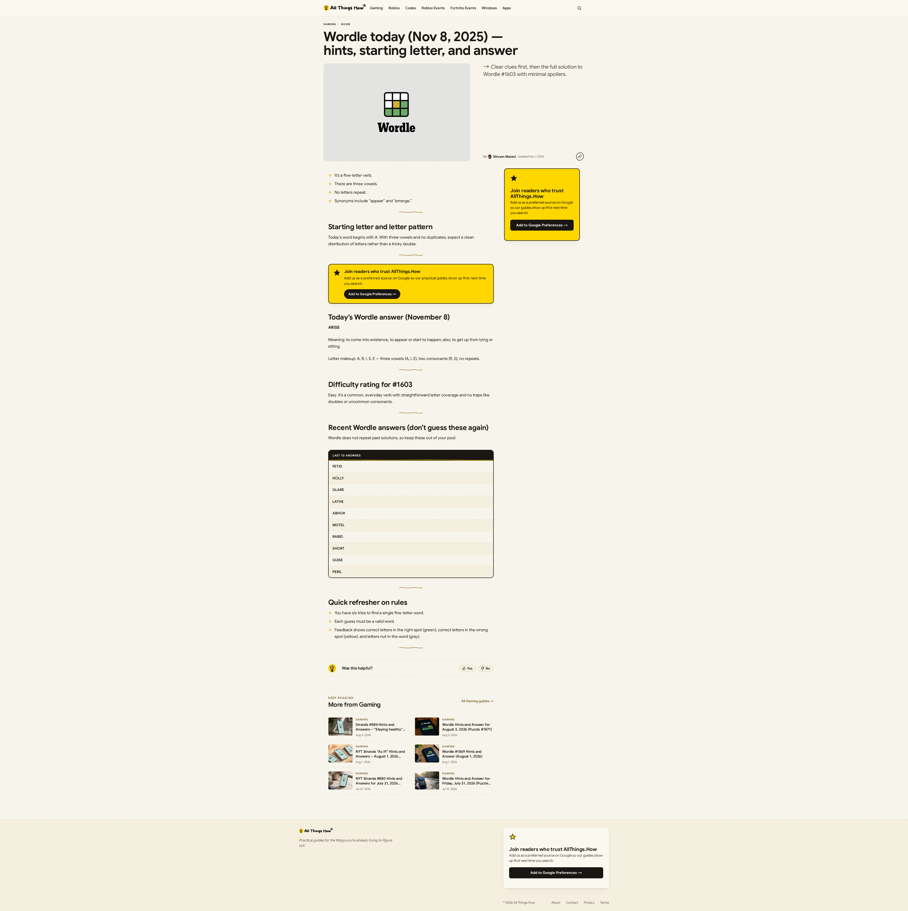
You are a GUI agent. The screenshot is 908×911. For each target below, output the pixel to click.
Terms (604, 902)
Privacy (589, 902)
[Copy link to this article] (580, 156)
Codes (410, 8)
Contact (572, 902)
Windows (489, 8)
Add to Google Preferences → (372, 294)
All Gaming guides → (477, 701)
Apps (506, 8)
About (555, 902)
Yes (469, 668)
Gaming (376, 8)
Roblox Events (433, 8)
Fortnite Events (463, 8)
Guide (345, 24)
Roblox (394, 8)
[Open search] (579, 8)
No (488, 668)
